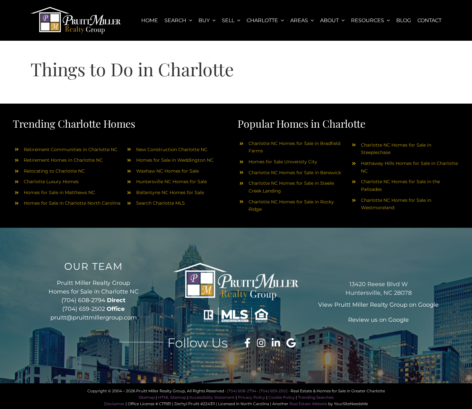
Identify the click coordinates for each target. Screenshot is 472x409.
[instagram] (261, 343)
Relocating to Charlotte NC (54, 171)
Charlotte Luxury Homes (51, 181)
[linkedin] (276, 343)
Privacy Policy (251, 397)
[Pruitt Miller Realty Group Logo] (76, 9)
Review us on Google (378, 319)
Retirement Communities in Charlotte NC (71, 149)
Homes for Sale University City (283, 162)
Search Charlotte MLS (160, 203)
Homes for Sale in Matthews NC (59, 192)
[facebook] (247, 343)
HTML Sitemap (172, 397)
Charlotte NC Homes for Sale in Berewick (295, 172)
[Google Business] (291, 343)
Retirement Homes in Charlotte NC (63, 160)
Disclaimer (114, 403)
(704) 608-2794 (83, 300)
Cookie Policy (281, 397)
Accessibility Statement (212, 397)
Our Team (93, 266)
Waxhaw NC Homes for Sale (167, 171)
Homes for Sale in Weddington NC (175, 160)
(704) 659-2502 (83, 308)
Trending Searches (316, 397)
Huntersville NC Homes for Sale (171, 181)
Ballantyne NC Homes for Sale (170, 192)
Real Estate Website (308, 403)
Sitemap (147, 397)
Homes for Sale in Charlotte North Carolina (72, 203)
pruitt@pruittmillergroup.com (93, 317)
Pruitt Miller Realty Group (370, 304)
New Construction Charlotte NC (171, 149)
